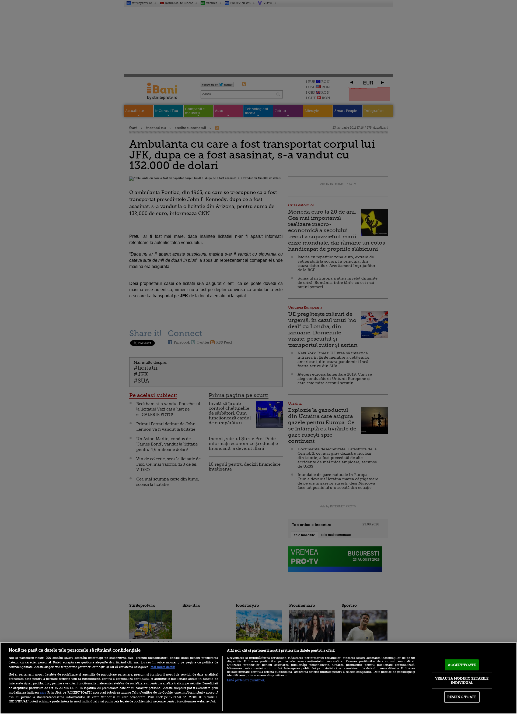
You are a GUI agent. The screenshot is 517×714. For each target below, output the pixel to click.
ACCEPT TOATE (462, 665)
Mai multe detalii (163, 667)
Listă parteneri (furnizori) (246, 680)
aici (43, 692)
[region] (258, 678)
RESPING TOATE (462, 697)
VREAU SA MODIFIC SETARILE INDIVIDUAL (461, 680)
